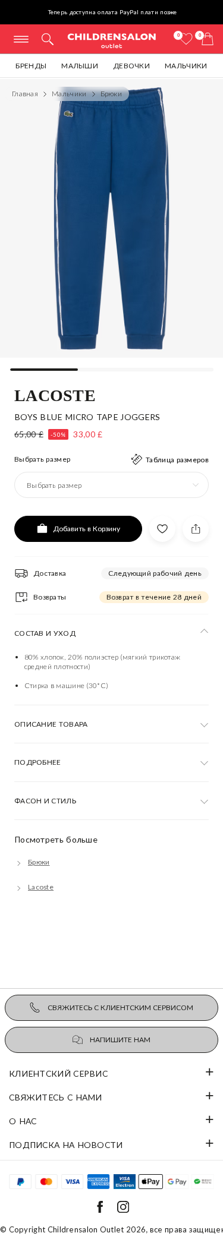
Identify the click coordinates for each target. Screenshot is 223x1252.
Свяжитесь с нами (55, 1097)
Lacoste (55, 394)
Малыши (79, 65)
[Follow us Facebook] (100, 1210)
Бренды (30, 65)
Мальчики (186, 65)
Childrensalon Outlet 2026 (97, 1229)
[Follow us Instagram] (123, 1210)
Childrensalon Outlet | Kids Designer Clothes (112, 40)
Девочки (131, 65)
